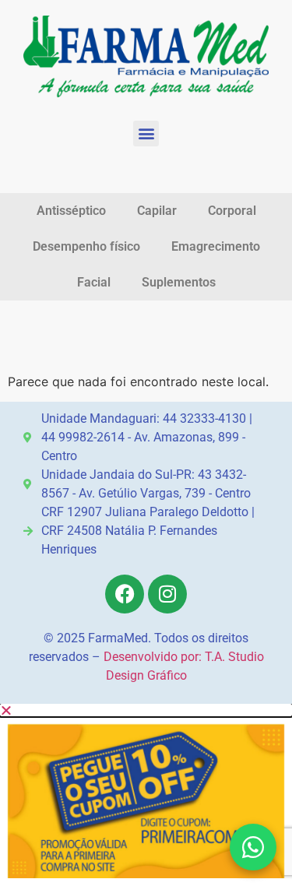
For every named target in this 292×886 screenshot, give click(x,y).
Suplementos (179, 282)
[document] (146, 795)
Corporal (232, 210)
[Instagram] (167, 594)
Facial (94, 282)
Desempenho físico (86, 246)
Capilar (157, 210)
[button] (146, 133)
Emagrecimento (215, 246)
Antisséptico (71, 210)
